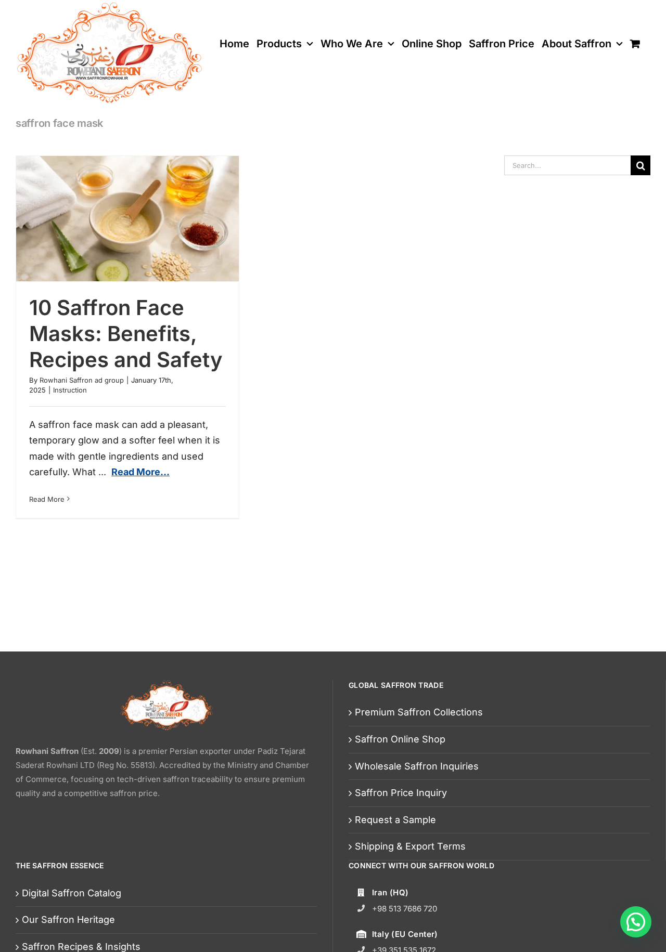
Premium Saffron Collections (419, 712)
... (134, 471)
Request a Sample (395, 819)
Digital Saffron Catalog (71, 893)
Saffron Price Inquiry (401, 792)
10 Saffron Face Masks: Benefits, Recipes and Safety (126, 333)
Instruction (70, 390)
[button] (635, 921)
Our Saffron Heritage (68, 919)
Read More (47, 499)
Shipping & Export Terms (410, 846)
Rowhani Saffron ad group (82, 380)
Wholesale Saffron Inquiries (417, 766)
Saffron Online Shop (400, 739)
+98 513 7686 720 (404, 909)
